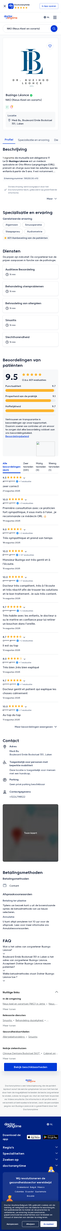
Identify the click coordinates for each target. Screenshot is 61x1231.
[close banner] (4, 6)
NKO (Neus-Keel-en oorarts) (24, 99)
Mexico (40, 1187)
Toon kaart (30, 832)
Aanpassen (12, 1224)
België (33, 1187)
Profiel (9, 139)
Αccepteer (49, 1224)
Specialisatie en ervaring (33, 140)
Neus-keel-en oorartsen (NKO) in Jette (24, 1003)
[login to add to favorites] (50, 46)
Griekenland (23, 1187)
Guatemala (40, 1191)
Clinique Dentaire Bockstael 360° (21, 1053)
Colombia (19, 1191)
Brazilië (30, 1196)
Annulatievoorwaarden (15, 928)
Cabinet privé (50, 1053)
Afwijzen (30, 1224)
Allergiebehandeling (14, 1036)
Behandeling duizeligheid (30, 1020)
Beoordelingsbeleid (17, 436)
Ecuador (29, 1191)
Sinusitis (8, 1020)
